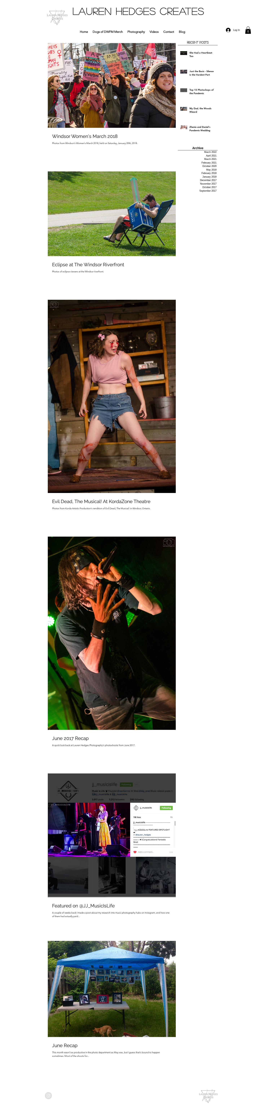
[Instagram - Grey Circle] (48, 1095)
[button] (248, 30)
